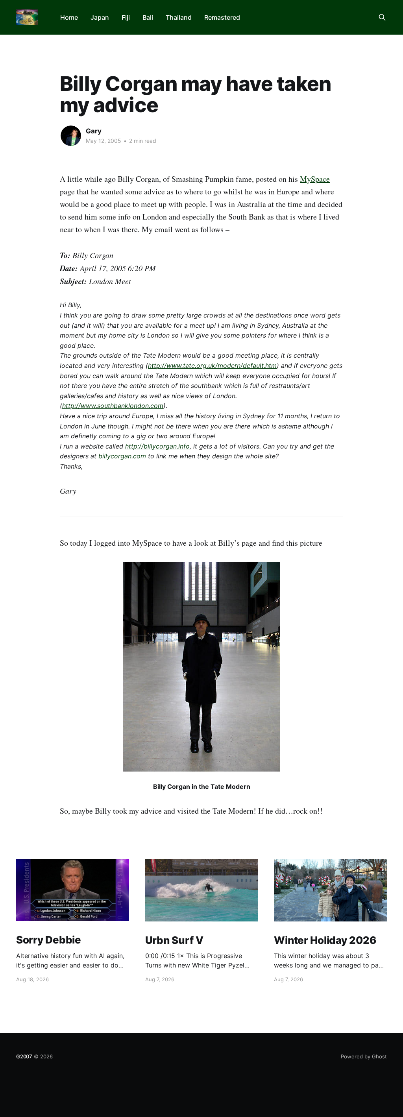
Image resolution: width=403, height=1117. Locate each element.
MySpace (315, 179)
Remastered (222, 17)
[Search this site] (382, 17)
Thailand (179, 17)
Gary (94, 131)
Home (69, 17)
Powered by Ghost (364, 1056)
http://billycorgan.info (157, 446)
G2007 (24, 1056)
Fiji (126, 17)
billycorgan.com (122, 456)
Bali (147, 17)
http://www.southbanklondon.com (112, 406)
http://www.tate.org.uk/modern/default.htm (212, 365)
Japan (100, 17)
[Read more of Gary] (71, 136)
